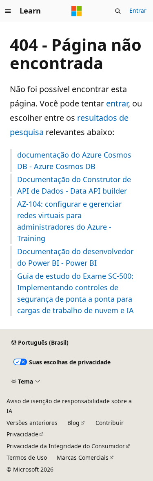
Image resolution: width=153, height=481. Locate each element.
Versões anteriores (32, 423)
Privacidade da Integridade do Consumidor (66, 446)
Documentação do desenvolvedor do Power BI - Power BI (75, 257)
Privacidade (22, 434)
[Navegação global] (8, 11)
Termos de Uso (27, 457)
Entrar (137, 10)
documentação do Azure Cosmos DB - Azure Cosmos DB (74, 160)
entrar (117, 103)
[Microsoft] (76, 11)
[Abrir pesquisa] (118, 11)
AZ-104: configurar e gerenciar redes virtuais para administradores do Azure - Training (69, 221)
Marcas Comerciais (83, 457)
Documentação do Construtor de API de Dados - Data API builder (74, 185)
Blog (73, 423)
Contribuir (109, 423)
